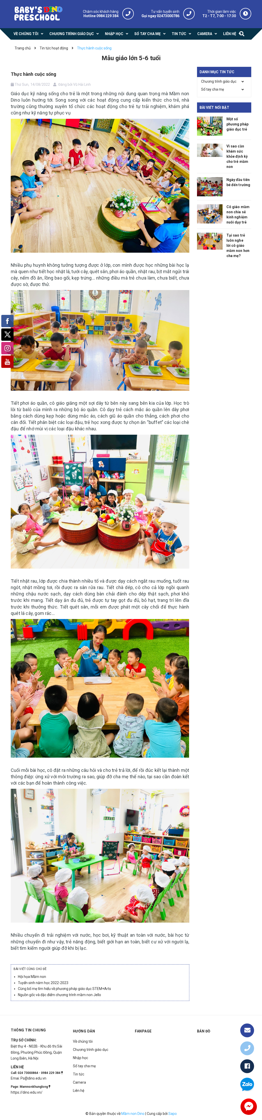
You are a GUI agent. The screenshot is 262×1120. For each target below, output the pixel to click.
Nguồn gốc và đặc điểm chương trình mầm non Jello (59, 995)
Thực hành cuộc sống (33, 74)
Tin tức (78, 1074)
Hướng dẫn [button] (84, 1031)
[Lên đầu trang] (247, 1013)
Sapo (172, 1114)
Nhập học (80, 1058)
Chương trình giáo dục (218, 81)
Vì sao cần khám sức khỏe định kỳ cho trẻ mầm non (237, 156)
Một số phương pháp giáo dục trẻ (237, 124)
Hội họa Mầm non (32, 977)
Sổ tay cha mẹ (212, 89)
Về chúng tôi (83, 1041)
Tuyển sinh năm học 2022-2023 (43, 983)
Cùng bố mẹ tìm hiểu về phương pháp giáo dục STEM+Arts (64, 989)
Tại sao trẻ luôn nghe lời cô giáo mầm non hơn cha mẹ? (238, 245)
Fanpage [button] (143, 1031)
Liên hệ (78, 1091)
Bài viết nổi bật (214, 107)
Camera (79, 1082)
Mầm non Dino (133, 1114)
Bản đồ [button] (204, 1031)
